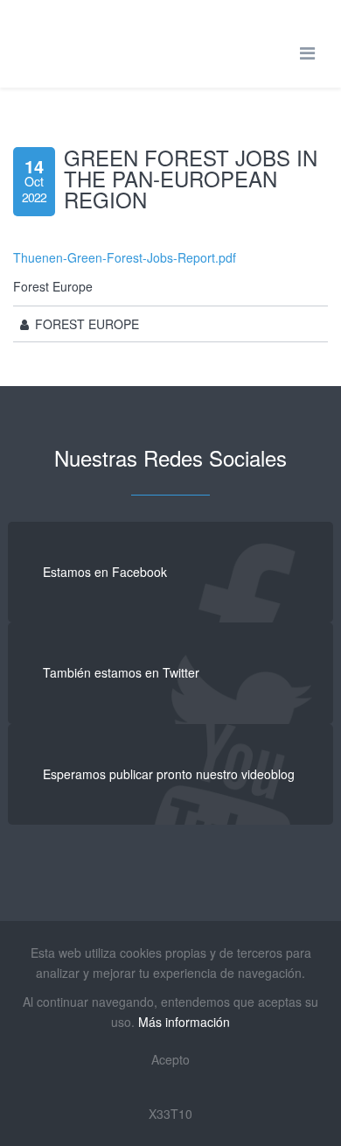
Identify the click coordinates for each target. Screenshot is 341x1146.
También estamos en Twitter (121, 672)
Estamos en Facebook (105, 571)
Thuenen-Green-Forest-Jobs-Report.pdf (124, 257)
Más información (184, 1021)
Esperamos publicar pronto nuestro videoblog (169, 774)
